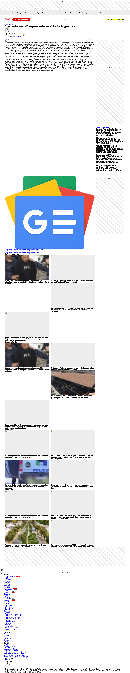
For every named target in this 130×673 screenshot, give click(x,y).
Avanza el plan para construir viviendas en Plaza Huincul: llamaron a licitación (25, 546)
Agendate (9, 592)
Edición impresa (9, 631)
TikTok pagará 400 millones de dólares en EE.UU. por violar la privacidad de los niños (108, 168)
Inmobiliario (8, 626)
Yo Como (8, 609)
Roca (26, 13)
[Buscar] (11, 19)
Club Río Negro (84, 13)
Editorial (8, 612)
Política (6, 578)
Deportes (7, 594)
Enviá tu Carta (10, 622)
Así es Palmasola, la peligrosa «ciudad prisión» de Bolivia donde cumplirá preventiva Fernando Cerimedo (109, 149)
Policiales (7, 623)
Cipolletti (40, 13)
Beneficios (7, 660)
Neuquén (20, 13)
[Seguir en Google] (6, 41)
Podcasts (7, 625)
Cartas (7, 620)
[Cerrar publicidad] (1, 570)
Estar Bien (9, 600)
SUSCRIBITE (115, 19)
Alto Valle (7, 635)
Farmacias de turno (11, 651)
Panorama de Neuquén (13, 614)
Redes (6, 591)
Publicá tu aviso (9, 646)
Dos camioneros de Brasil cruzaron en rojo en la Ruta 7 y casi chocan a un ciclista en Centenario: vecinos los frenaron (71, 517)
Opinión (7, 611)
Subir (8, 665)
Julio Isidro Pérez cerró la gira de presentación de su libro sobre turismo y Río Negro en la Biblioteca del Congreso (72, 457)
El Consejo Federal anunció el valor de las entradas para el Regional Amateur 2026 (109, 140)
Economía (7, 584)
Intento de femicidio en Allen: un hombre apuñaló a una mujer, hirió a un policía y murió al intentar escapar (26, 486)
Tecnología (9, 608)
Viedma (47, 13)
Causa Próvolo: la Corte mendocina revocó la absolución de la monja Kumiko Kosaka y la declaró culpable (108, 132)
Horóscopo (9, 605)
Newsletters (10, 589)
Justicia (7, 581)
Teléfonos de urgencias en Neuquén (17, 657)
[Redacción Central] (7, 28)
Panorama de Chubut (12, 617)
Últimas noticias (10, 13)
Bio (6, 606)
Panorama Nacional (12, 619)
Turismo (7, 586)
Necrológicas (94, 13)
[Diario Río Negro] (65, 19)
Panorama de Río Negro (13, 616)
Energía (7, 583)
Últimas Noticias (11, 577)
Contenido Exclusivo (11, 628)
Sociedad (7, 602)
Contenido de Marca (11, 629)
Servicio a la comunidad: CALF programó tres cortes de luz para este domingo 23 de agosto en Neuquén (73, 546)
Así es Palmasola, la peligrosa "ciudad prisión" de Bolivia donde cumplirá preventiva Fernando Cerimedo (72, 309)
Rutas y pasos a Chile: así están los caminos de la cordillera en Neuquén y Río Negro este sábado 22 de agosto (72, 486)
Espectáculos (9, 25)
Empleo (6, 644)
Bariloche (33, 13)
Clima (7, 603)
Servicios (7, 587)
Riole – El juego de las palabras (15, 652)
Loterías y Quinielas (11, 649)
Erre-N (7, 597)
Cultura (6, 595)
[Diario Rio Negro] (12, 667)
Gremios (8, 580)
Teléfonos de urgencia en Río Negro (16, 655)
